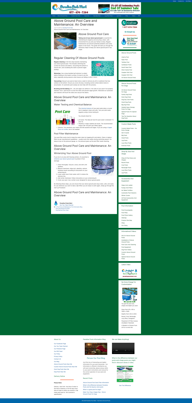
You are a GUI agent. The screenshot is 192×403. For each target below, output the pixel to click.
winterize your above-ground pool (64, 159)
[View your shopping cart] (139, 15)
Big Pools (124, 135)
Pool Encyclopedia (127, 210)
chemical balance (86, 108)
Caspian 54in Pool (127, 72)
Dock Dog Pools (126, 97)
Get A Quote (125, 133)
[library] (96, 349)
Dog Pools (86, 15)
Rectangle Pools (126, 167)
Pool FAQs (125, 212)
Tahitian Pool (125, 62)
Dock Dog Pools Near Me (61, 369)
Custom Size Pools (75, 15)
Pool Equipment (126, 247)
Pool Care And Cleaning (129, 244)
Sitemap (124, 218)
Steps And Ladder (127, 185)
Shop (123, 223)
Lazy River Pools (109, 15)
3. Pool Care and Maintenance (63, 207)
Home (174, 1)
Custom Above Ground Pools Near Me (65, 366)
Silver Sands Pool (127, 70)
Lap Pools (119, 15)
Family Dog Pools (127, 94)
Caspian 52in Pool (127, 75)
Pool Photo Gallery (127, 215)
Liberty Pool (125, 57)
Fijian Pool (125, 59)
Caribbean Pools (126, 65)
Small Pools (125, 138)
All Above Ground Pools (129, 77)
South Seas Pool (126, 67)
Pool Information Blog (76, 207)
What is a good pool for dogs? (92, 389)
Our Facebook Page (60, 343)
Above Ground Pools (62, 15)
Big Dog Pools (126, 104)
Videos (133, 15)
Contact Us (181, 1)
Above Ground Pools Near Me (63, 364)
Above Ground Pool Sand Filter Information (96, 382)
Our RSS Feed (58, 351)
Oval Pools (125, 165)
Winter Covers (126, 195)
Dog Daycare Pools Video (62, 210)
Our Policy (188, 1)
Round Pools (125, 162)
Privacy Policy (58, 356)
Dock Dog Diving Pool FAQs (63, 208)
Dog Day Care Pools (128, 99)
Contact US (57, 359)
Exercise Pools (126, 145)
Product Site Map (127, 220)
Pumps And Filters (127, 188)
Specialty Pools (97, 15)
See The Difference (125, 385)
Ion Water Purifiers (127, 190)
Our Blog (56, 361)
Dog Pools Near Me (60, 372)
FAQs (126, 15)
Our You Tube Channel (66, 205)
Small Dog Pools (126, 102)
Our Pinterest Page (59, 349)
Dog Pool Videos (126, 249)
